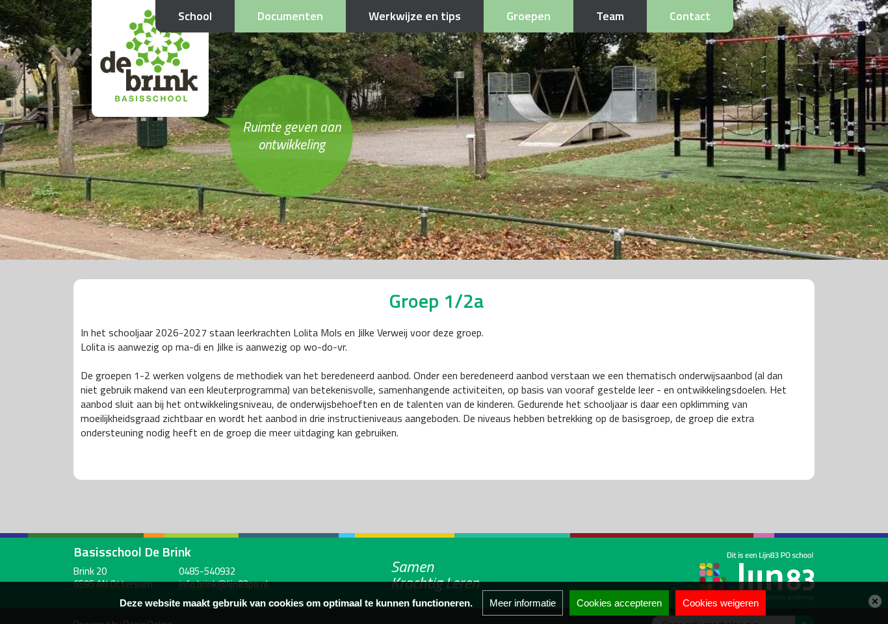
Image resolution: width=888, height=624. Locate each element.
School (195, 16)
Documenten (290, 16)
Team (610, 16)
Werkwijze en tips (415, 16)
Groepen (528, 16)
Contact (690, 16)
